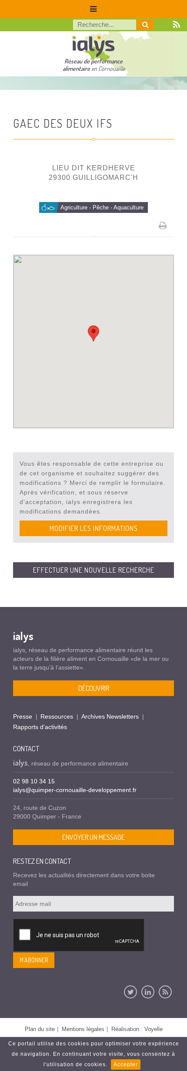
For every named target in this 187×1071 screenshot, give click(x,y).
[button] (93, 333)
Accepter (126, 1064)
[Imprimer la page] (163, 225)
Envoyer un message (93, 837)
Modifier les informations (94, 528)
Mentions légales (83, 1029)
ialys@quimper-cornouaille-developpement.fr (75, 789)
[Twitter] (130, 992)
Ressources (56, 716)
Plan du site (40, 1029)
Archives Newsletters (110, 716)
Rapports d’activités (40, 726)
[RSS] (165, 992)
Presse (22, 716)
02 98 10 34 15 (34, 781)
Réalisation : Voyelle (137, 1029)
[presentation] (79, 935)
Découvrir (93, 688)
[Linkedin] (148, 992)
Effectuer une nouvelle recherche (93, 570)
